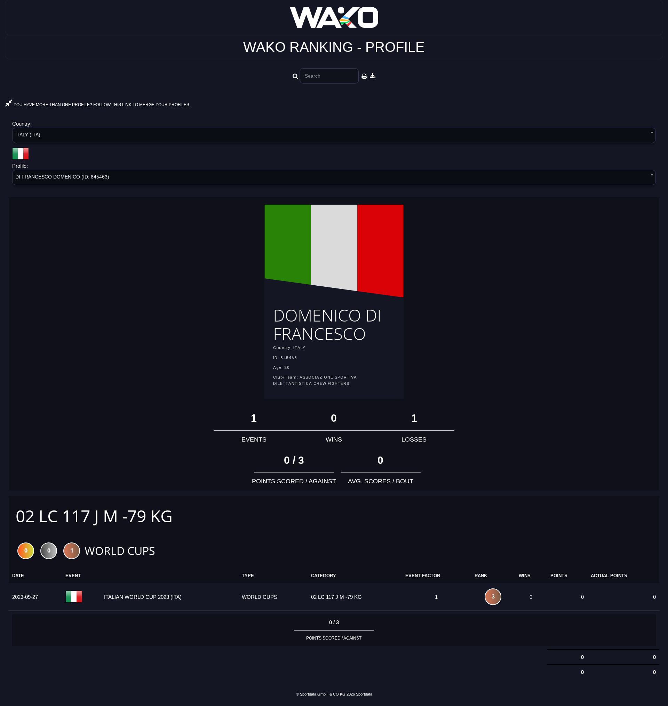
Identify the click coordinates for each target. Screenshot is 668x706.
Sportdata (364, 694)
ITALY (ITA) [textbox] (27, 134)
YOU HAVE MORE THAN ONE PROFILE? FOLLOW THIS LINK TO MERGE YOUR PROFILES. (101, 104)
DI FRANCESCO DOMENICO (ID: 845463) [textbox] (62, 177)
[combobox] (334, 136)
